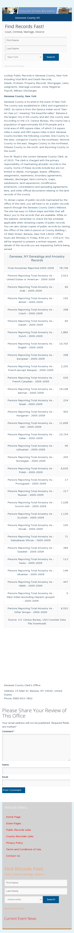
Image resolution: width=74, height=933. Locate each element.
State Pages (13, 823)
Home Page (13, 816)
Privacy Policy (14, 842)
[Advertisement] (26, 656)
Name (5, 764)
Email (5, 777)
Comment (8, 731)
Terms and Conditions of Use (23, 849)
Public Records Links (18, 829)
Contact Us (13, 855)
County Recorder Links (19, 836)
